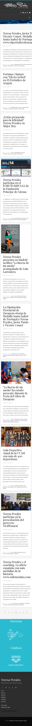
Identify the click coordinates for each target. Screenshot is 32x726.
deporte (23, 152)
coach (12, 64)
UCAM (15, 487)
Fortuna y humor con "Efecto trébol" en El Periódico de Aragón (14, 78)
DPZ (20, 353)
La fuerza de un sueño (13, 297)
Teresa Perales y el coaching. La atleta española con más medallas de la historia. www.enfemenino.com (17, 569)
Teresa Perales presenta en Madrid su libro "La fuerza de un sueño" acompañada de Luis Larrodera (16, 264)
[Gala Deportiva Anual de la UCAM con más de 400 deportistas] (16, 437)
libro (21, 420)
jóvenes (9, 219)
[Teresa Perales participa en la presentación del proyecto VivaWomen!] (16, 502)
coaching (16, 603)
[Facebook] (21, 12)
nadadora (5, 65)
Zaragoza (16, 421)
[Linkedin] (25, 12)
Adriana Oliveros (14, 107)
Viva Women (15, 553)
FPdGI (27, 218)
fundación (5, 219)
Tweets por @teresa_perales (9, 711)
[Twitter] (23, 12)
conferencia (16, 419)
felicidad (5, 153)
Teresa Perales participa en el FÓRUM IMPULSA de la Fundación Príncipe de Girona (16, 186)
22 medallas (13, 353)
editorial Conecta (23, 419)
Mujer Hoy (9, 153)
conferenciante (17, 64)
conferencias (21, 603)
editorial (23, 296)
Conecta (19, 296)
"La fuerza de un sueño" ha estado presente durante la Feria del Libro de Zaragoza (15, 393)
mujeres (15, 552)
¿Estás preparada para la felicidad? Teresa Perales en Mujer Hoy (14, 121)
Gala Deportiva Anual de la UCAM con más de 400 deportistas (14, 454)
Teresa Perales (22, 65)
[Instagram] (30, 12)
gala (25, 485)
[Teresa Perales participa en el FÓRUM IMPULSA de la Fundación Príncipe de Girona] (16, 167)
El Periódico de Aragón (8, 108)
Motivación (5, 355)
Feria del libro (6, 420)
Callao (12, 296)
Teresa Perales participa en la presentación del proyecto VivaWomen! (13, 520)
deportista (23, 218)
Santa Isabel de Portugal (13, 65)
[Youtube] (27, 12)
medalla (23, 353)
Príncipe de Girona (16, 219)
